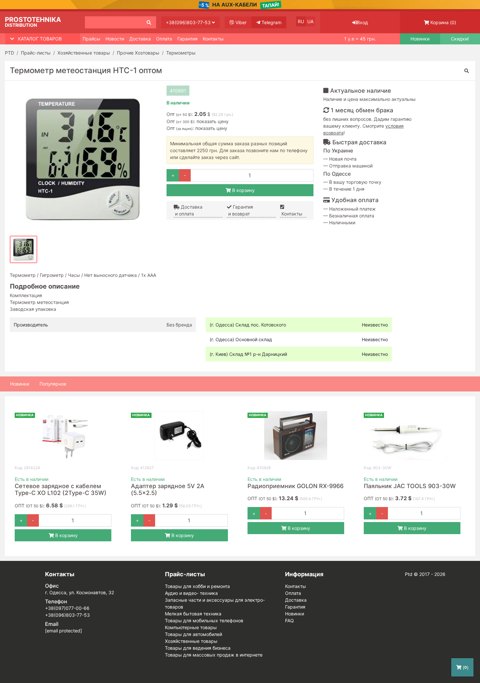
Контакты (213, 38)
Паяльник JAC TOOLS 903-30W (410, 486)
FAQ (289, 620)
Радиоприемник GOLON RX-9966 (296, 486)
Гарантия (187, 38)
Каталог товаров (40, 38)
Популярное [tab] (53, 384)
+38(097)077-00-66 (67, 608)
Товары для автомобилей (193, 634)
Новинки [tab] (19, 384)
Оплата (164, 38)
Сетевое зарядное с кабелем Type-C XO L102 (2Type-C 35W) (60, 490)
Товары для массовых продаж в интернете (214, 655)
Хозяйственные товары (191, 641)
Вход (362, 22)
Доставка (140, 38)
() (443, 22)
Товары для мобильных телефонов (204, 620)
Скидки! (460, 39)
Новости (114, 38)
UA (310, 21)
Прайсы (91, 38)
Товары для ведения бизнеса (198, 648)
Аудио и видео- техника (191, 593)
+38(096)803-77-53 (189, 22)
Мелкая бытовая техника (193, 613)
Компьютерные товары (191, 627)
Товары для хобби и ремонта (197, 586)
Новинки (419, 39)
